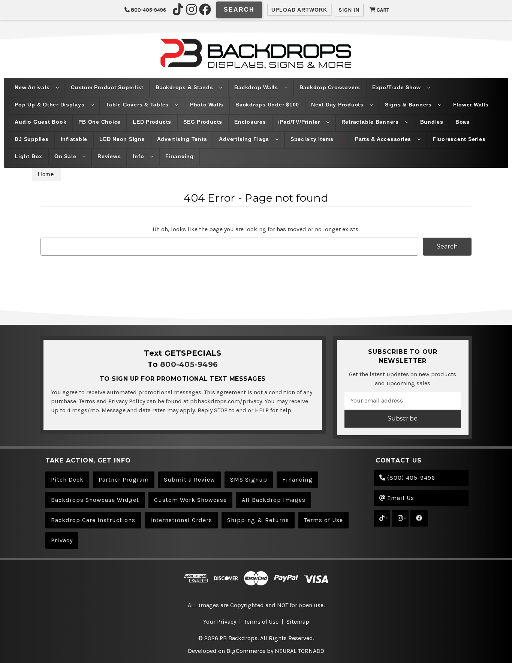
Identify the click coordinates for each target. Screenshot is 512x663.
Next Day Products (338, 105)
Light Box (28, 156)
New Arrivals (33, 87)
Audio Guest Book (40, 122)
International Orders (181, 520)
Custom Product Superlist (107, 87)
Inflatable (74, 139)
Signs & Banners (409, 105)
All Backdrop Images (273, 499)
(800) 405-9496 (410, 477)
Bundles (431, 122)
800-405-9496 (148, 10)
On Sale (66, 156)
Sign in (349, 10)
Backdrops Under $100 (267, 105)
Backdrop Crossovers (329, 87)
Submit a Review (189, 479)
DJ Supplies (31, 139)
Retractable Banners (371, 122)
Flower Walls (471, 105)
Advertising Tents (182, 139)
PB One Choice (99, 122)
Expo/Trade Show (397, 87)
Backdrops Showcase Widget (95, 499)
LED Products (152, 122)
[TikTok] (178, 9)
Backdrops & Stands (185, 87)
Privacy (62, 540)
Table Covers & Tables (138, 105)
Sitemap (297, 621)
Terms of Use (323, 520)
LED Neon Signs (122, 139)
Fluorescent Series (459, 139)
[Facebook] (205, 9)
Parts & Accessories (384, 139)
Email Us (399, 497)
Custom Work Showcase (190, 499)
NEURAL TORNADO (299, 650)
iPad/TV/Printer (300, 122)
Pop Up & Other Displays (50, 105)
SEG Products (202, 122)
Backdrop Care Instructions (93, 520)
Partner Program (124, 479)
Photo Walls (206, 105)
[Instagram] (192, 9)
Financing (179, 156)
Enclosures (250, 122)
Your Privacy (219, 621)
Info (139, 156)
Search (239, 9)
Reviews (109, 156)
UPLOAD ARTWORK (299, 10)
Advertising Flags (245, 139)
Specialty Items (312, 139)
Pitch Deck (67, 479)
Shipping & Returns (258, 520)
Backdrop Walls (257, 87)
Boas (462, 122)
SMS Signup (248, 479)
